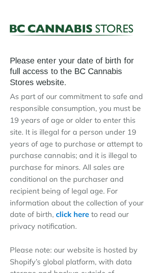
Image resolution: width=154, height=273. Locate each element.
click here (72, 214)
